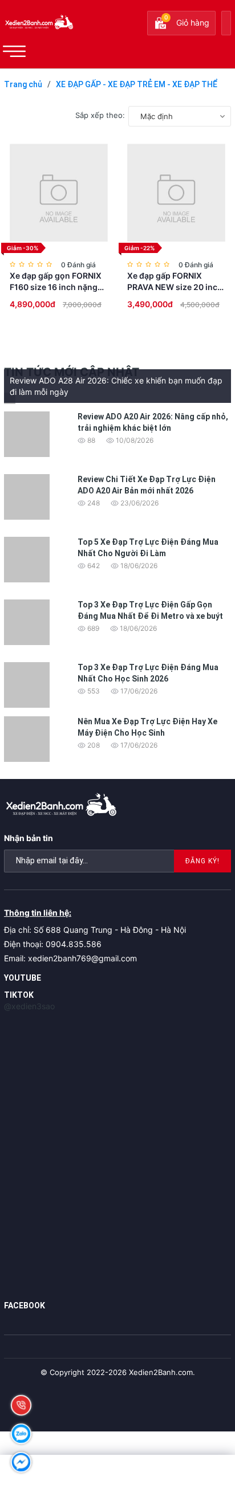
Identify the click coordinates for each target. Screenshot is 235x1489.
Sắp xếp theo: (100, 115)
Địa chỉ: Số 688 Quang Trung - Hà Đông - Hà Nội (95, 930)
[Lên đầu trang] (200, 1409)
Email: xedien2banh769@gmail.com (70, 958)
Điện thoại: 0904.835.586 (53, 944)
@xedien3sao (29, 1006)
